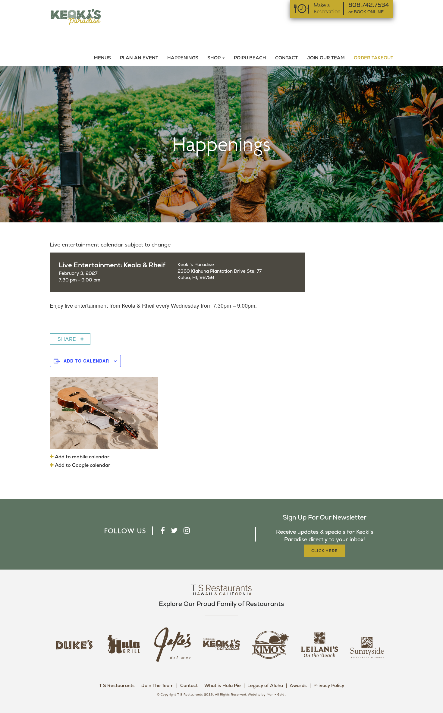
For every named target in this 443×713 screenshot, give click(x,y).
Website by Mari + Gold (266, 694)
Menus (102, 58)
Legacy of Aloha (265, 686)
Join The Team (157, 686)
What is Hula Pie (222, 686)
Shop (214, 58)
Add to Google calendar (82, 465)
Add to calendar (86, 361)
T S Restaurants (117, 686)
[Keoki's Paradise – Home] (76, 16)
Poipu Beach (250, 58)
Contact (286, 58)
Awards (298, 686)
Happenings (182, 58)
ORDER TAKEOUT (373, 58)
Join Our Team (326, 58)
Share (67, 339)
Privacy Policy (328, 686)
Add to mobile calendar (81, 457)
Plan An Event (139, 58)
